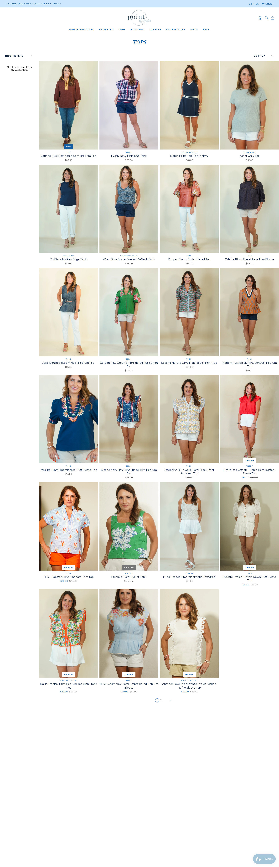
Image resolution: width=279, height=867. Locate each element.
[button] (82, 29)
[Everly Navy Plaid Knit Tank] (128, 105)
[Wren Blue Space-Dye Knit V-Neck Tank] (128, 209)
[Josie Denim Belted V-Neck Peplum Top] (68, 312)
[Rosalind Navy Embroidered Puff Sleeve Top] (68, 419)
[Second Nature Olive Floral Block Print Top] (189, 312)
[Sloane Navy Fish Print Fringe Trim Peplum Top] (128, 419)
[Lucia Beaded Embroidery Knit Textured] (189, 526)
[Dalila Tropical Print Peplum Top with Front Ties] (68, 633)
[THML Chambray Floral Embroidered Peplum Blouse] (128, 633)
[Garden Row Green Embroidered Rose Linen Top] (128, 312)
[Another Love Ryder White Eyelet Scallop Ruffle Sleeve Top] (189, 633)
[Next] (170, 700)
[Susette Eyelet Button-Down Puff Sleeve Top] (249, 526)
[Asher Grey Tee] (249, 105)
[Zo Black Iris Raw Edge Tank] (68, 209)
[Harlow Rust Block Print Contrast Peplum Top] (249, 312)
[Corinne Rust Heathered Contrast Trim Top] (68, 105)
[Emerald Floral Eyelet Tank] (128, 526)
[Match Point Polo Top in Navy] (189, 105)
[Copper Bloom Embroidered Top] (189, 209)
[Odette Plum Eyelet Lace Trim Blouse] (249, 209)
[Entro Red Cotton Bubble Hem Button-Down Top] (249, 419)
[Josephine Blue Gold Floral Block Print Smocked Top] (189, 419)
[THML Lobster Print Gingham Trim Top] (68, 526)
